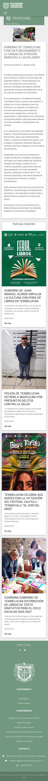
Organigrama (24, 699)
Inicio (8, 23)
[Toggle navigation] (5, 13)
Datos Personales (24, 723)
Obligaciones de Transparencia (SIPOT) (24, 718)
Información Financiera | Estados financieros (24, 732)
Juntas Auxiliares (24, 703)
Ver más (7, 323)
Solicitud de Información (24, 727)
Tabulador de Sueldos (24, 741)
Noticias (15, 23)
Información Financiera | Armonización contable (24, 737)
